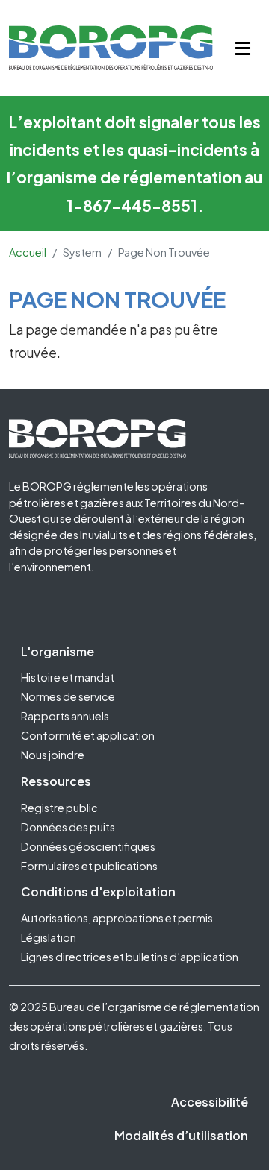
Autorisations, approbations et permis (117, 918)
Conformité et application (88, 735)
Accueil (27, 252)
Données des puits (68, 827)
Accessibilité (209, 1102)
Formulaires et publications (89, 865)
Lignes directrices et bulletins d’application (129, 956)
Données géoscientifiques (88, 846)
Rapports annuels (65, 716)
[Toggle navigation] (242, 48)
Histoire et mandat (67, 677)
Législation (48, 937)
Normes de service (68, 696)
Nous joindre (52, 754)
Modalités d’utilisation (181, 1135)
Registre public (59, 807)
